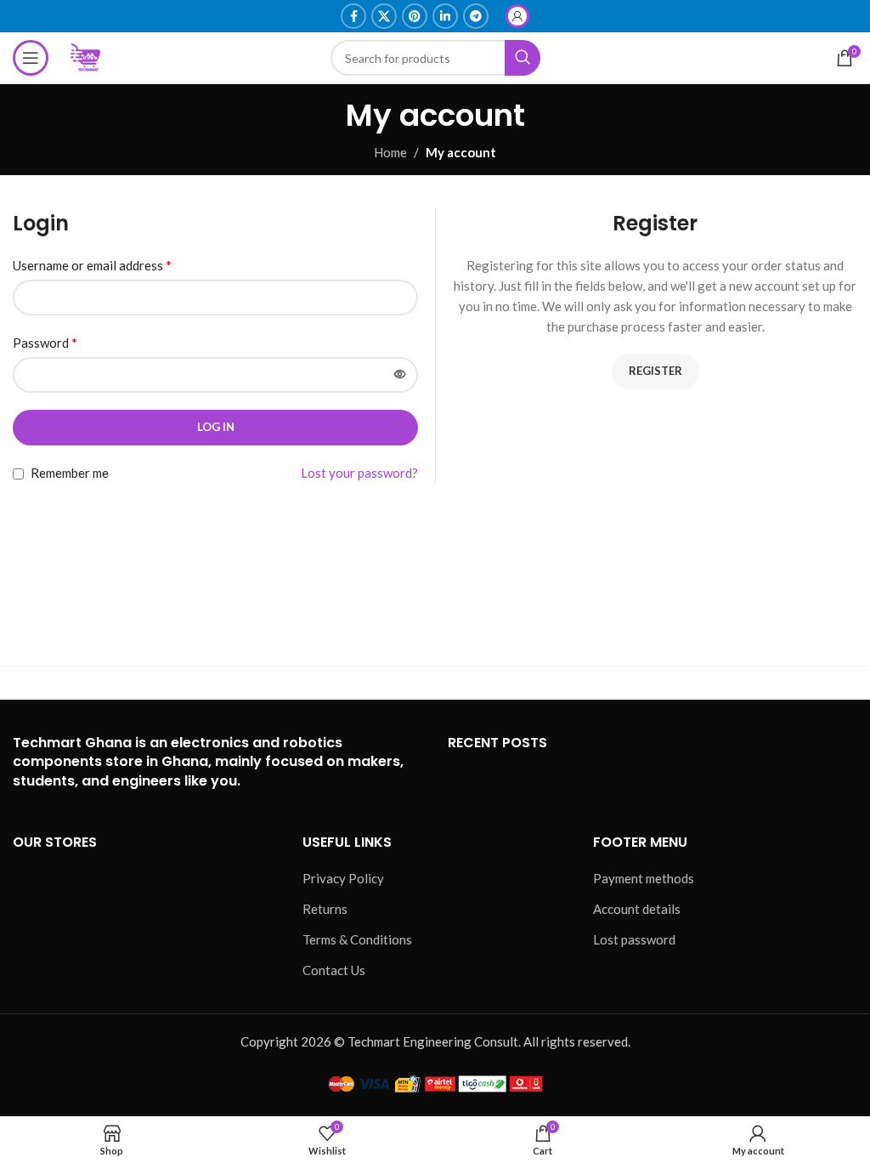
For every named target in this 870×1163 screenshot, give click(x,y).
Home (390, 152)
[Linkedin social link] (445, 16)
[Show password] (400, 375)
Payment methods (643, 878)
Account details (637, 908)
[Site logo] (86, 56)
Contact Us (333, 970)
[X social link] (384, 16)
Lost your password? (359, 472)
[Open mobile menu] (30, 58)
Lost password (634, 939)
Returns (324, 908)
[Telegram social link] (476, 16)
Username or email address (92, 265)
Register (655, 370)
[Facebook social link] (353, 16)
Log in (215, 427)
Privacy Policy (343, 878)
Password (45, 342)
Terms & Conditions (357, 939)
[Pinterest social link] (414, 16)
